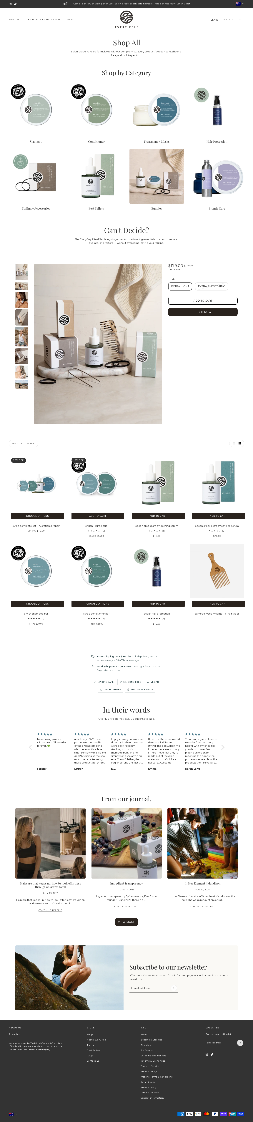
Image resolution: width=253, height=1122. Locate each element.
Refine (31, 443)
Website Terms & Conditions (157, 1076)
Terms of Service (150, 1066)
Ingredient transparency (126, 883)
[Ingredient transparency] (126, 843)
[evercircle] (126, 20)
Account (229, 19)
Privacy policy (149, 1087)
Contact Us (93, 1061)
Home (144, 1034)
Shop (90, 1034)
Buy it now (203, 312)
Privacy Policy (149, 1071)
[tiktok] (15, 4)
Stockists (146, 1045)
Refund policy (149, 1082)
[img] (53, 734)
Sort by (17, 443)
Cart (241, 19)
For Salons (147, 1050)
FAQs (90, 1055)
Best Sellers (93, 1050)
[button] (233, 443)
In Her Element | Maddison (203, 883)
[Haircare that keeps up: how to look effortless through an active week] (50, 843)
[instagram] (10, 4)
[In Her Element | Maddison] (202, 843)
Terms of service (150, 1092)
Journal (91, 1045)
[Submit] (174, 988)
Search (215, 20)
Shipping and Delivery (154, 1055)
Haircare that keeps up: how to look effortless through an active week (50, 885)
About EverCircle (96, 1039)
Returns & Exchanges (153, 1061)
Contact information (152, 1098)
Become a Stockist (151, 1039)
